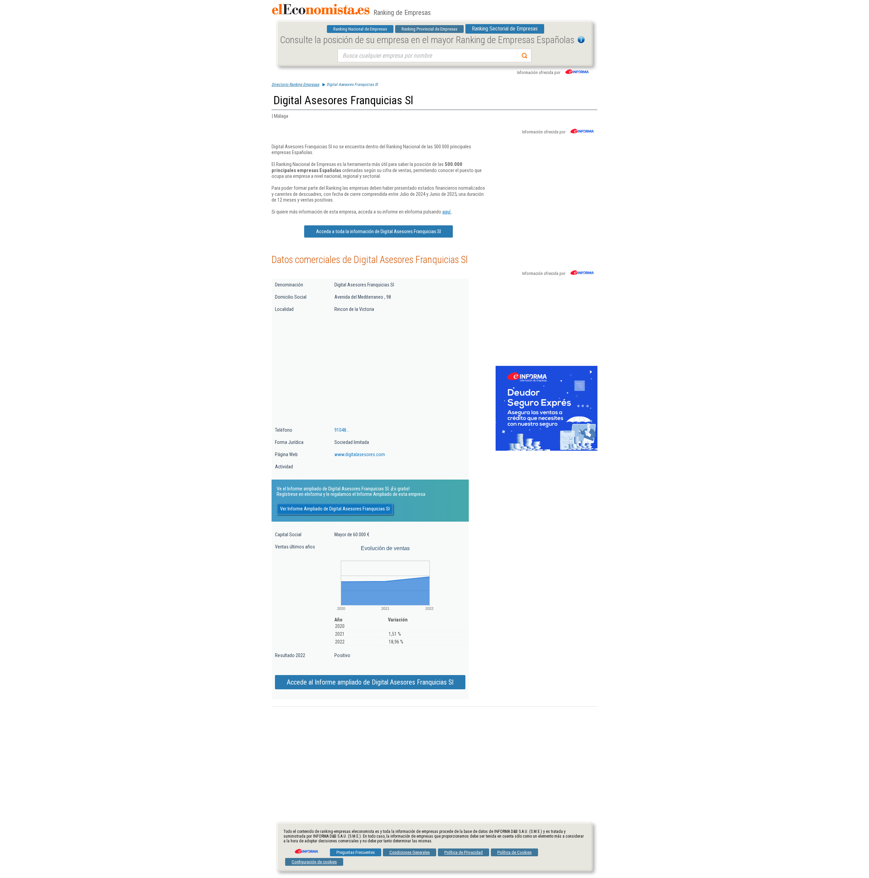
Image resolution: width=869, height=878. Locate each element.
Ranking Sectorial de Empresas (505, 28)
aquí (446, 212)
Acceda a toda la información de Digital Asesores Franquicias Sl (378, 231)
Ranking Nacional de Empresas (360, 29)
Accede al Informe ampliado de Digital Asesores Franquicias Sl (370, 682)
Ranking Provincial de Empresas (429, 29)
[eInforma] (305, 848)
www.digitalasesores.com (359, 454)
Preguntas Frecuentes (355, 852)
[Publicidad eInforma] (546, 449)
